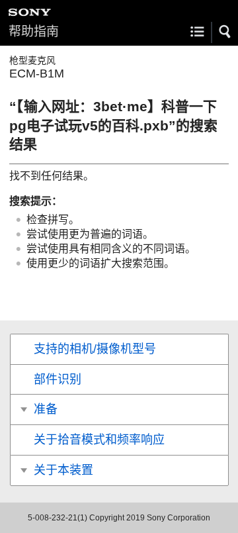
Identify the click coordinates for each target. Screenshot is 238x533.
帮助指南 (34, 31)
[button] (225, 32)
